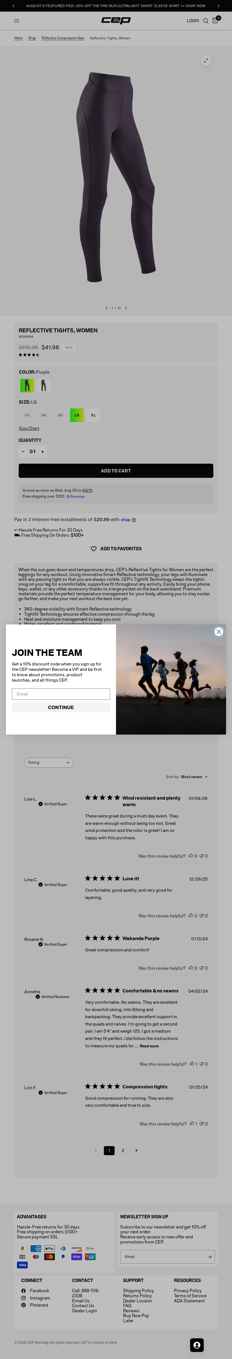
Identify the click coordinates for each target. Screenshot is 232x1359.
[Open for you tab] (197, 1345)
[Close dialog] (219, 632)
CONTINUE (61, 707)
